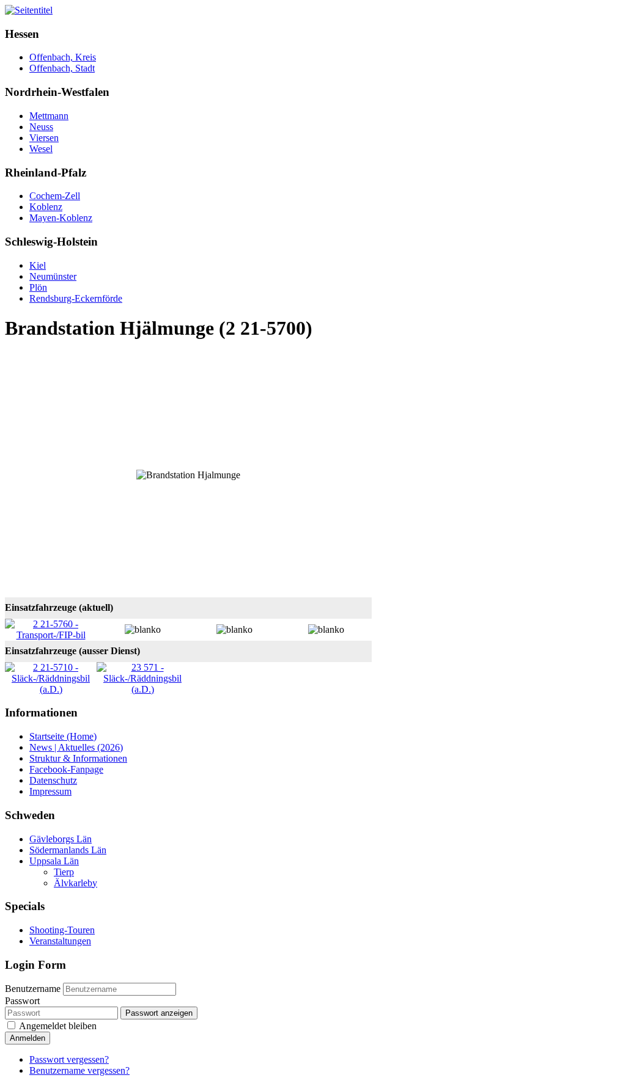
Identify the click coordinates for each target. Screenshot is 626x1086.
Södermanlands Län (67, 850)
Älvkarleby (75, 883)
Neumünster (52, 276)
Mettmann (48, 116)
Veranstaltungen (60, 941)
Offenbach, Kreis (62, 57)
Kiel (37, 265)
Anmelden (27, 1038)
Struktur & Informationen (78, 758)
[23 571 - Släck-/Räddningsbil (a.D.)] (142, 689)
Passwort (22, 1001)
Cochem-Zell (54, 196)
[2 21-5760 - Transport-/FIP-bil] (51, 635)
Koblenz (45, 207)
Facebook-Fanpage (66, 769)
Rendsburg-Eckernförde (75, 298)
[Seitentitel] (29, 10)
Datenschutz (53, 780)
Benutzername (33, 988)
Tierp (64, 872)
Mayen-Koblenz (60, 218)
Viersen (44, 138)
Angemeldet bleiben (58, 1026)
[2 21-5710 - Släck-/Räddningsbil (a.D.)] (51, 689)
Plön (38, 287)
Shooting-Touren (62, 930)
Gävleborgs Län (60, 839)
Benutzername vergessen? (79, 1070)
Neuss (41, 127)
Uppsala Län (54, 861)
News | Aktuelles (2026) (76, 747)
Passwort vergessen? (69, 1059)
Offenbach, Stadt (62, 68)
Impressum (50, 791)
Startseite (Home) (63, 736)
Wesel (41, 149)
